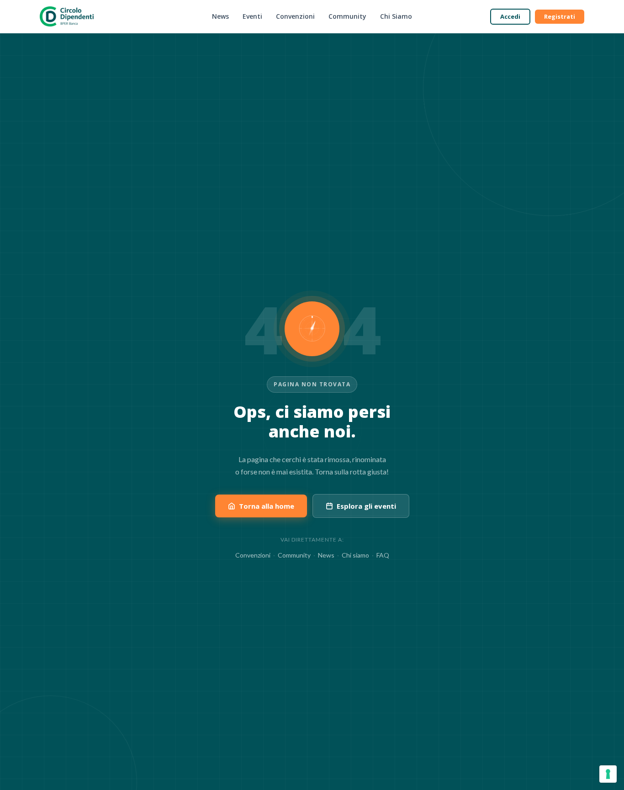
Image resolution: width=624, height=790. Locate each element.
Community (347, 16)
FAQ (382, 555)
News (220, 16)
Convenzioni (295, 16)
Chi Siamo (396, 16)
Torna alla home (266, 506)
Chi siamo (355, 555)
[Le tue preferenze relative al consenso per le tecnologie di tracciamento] (608, 774)
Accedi (510, 16)
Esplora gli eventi (366, 506)
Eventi (252, 16)
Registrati (559, 16)
